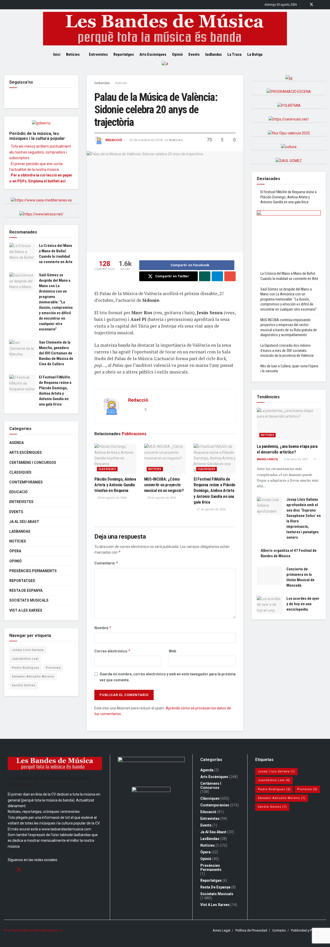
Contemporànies (26, 482)
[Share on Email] (230, 276)
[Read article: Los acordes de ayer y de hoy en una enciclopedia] (270, 605)
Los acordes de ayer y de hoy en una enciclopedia (302, 604)
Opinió (177, 54)
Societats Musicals (28, 600)
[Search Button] (275, 54)
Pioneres (53, 667)
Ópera (15, 551)
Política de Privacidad (251, 930)
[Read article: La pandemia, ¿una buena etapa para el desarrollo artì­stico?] (289, 424)
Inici (56, 54)
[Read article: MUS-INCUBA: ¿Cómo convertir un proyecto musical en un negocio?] (165, 459)
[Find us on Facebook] (304, 4)
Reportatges (123, 54)
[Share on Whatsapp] (204, 276)
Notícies (73, 54)
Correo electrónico (112, 651)
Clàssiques (107, 469)
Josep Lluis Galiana (28, 650)
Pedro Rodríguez (25, 667)
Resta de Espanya (26, 590)
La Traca (234, 54)
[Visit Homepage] (165, 28)
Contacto (279, 930)
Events (194, 54)
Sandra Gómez (23, 685)
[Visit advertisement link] (165, 68)
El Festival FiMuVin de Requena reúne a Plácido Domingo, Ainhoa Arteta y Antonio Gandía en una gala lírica (214, 491)
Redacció (113, 140)
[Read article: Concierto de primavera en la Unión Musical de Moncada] (270, 575)
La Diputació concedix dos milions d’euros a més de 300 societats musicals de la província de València (287, 350)
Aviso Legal (221, 930)
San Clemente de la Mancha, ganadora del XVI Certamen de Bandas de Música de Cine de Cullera (56, 353)
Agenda (16, 443)
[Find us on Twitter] (311, 4)
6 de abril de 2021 (295, 459)
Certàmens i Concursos (32, 462)
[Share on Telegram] (217, 276)
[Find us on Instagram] (318, 4)
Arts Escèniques (152, 54)
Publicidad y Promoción (308, 930)
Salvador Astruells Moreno (33, 676)
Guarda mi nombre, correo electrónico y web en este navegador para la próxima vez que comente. (168, 677)
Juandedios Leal (25, 658)
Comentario (106, 563)
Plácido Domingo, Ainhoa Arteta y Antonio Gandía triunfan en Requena (115, 485)
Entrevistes (98, 54)
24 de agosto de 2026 (111, 497)
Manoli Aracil (267, 459)
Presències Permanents (33, 571)
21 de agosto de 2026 (211, 509)
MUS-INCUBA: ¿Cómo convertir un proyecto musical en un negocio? (164, 485)
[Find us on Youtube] (324, 4)
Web (172, 651)
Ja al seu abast (24, 522)
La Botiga (254, 54)
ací (62, 181)
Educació (18, 492)
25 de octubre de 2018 (145, 140)
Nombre (103, 627)
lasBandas (213, 54)
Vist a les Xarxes (25, 610)
